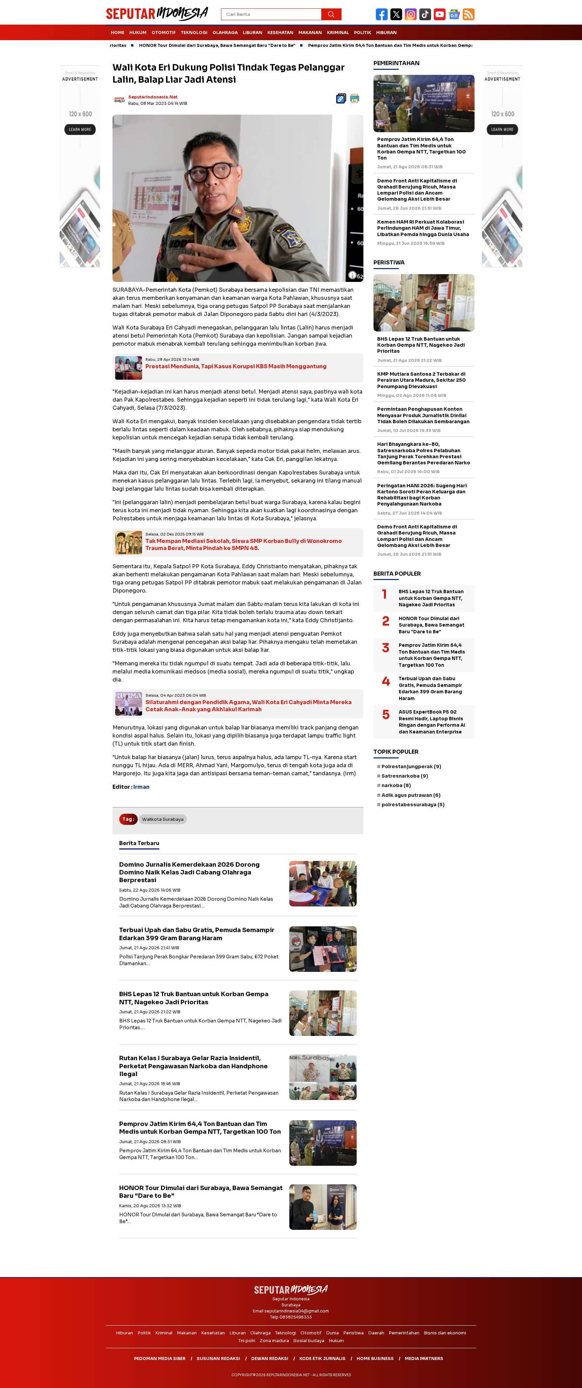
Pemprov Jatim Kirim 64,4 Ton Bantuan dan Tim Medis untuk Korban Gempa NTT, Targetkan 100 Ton (377, 45)
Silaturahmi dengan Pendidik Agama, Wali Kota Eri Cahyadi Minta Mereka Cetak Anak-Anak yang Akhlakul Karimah (249, 706)
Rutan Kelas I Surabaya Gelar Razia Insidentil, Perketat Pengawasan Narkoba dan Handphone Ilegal (193, 1066)
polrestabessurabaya (413, 805)
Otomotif (164, 32)
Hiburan (386, 32)
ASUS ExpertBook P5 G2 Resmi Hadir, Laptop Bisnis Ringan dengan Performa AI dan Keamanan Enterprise (432, 722)
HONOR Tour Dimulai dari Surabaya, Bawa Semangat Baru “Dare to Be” (177, 45)
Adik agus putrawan (411, 795)
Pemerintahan (404, 1333)
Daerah (376, 1333)
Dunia (332, 1333)
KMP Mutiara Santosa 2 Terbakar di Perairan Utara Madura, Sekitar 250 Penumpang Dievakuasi (421, 380)
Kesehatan (280, 32)
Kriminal (338, 32)
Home (117, 32)
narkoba (396, 786)
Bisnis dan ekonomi (445, 1333)
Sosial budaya (308, 1340)
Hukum (138, 32)
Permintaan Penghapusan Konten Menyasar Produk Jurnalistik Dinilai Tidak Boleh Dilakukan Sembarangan (423, 415)
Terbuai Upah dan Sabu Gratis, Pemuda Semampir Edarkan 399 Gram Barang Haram (196, 934)
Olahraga (225, 32)
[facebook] (383, 19)
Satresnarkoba (405, 776)
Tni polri (246, 1340)
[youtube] (441, 19)
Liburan (252, 32)
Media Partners (424, 1358)
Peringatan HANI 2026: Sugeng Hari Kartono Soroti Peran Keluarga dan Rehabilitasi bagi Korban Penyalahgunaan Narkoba (422, 495)
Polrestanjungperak (411, 766)
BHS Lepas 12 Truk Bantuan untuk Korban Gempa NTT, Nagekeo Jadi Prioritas (193, 998)
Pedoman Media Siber (160, 1358)
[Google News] (455, 19)
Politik (362, 32)
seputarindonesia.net (152, 96)
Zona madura (274, 1340)
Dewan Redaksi (269, 1358)
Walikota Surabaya (163, 819)
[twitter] (397, 19)
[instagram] (412, 19)
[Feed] (469, 19)
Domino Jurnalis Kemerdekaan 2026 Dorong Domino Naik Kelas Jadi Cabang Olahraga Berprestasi (189, 872)
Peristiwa (353, 1333)
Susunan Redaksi (218, 1358)
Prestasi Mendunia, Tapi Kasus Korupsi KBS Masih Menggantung (236, 366)
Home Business (375, 1358)
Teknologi (194, 32)
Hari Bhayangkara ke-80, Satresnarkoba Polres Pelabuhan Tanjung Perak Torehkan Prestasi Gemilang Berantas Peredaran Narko (423, 453)
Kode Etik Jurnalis (322, 1358)
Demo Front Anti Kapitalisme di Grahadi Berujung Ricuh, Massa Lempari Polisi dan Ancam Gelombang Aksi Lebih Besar (417, 190)
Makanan (310, 32)
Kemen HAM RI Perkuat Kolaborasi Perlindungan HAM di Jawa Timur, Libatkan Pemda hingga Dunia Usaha (423, 228)
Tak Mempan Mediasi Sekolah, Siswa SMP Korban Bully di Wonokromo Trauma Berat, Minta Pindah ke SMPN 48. (244, 545)
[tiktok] (426, 19)
